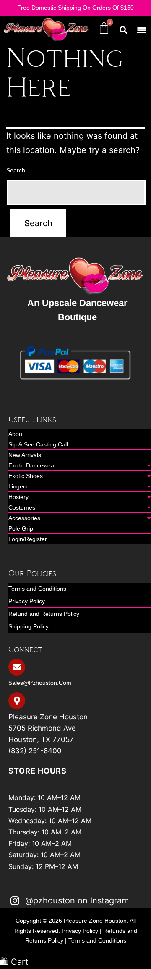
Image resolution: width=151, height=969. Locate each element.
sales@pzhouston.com (39, 682)
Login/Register (27, 539)
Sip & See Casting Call (38, 444)
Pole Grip (20, 528)
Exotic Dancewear (32, 465)
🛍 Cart (14, 962)
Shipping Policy (28, 626)
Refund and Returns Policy (43, 613)
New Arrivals (24, 454)
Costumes (21, 507)
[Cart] (104, 28)
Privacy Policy (26, 601)
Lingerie (19, 486)
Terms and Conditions (37, 588)
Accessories (24, 518)
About (16, 433)
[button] (142, 29)
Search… (18, 170)
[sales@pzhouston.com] (16, 667)
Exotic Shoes (25, 476)
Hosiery (18, 497)
